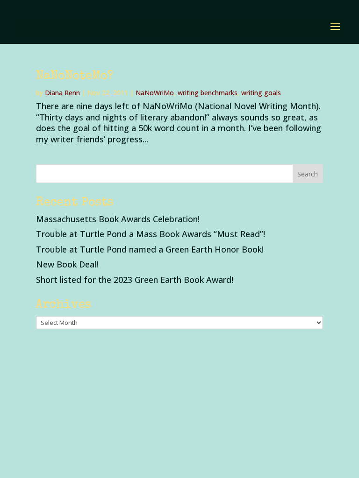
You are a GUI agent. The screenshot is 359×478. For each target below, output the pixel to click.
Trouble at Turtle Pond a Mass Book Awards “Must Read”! (150, 233)
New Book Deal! (67, 264)
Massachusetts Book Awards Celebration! (118, 219)
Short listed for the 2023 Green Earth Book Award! (134, 279)
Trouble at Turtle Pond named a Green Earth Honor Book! (150, 249)
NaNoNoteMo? (74, 76)
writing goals (261, 92)
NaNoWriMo (155, 92)
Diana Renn (62, 92)
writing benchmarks (207, 92)
